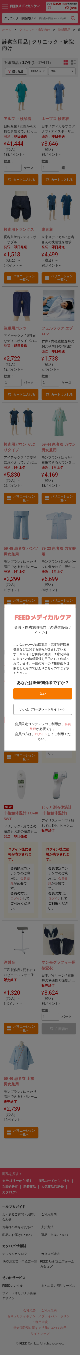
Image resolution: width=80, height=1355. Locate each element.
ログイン (41, 734)
